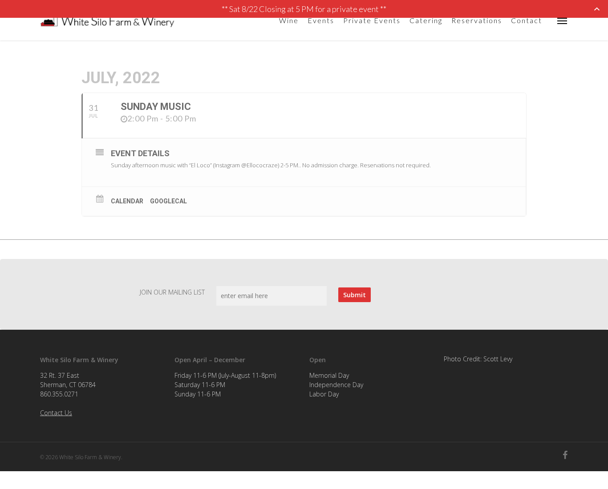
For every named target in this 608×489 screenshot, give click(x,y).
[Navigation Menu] (562, 20)
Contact (526, 20)
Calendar (127, 201)
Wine (289, 20)
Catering (425, 20)
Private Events (372, 20)
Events (321, 20)
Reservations (476, 20)
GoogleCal (168, 201)
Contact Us (56, 412)
